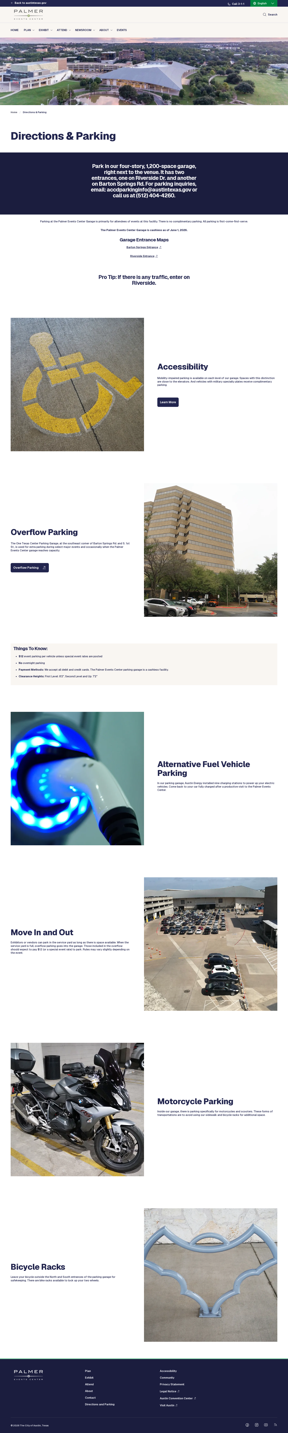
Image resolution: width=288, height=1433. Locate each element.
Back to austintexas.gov (30, 3)
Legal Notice (168, 1391)
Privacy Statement (172, 1384)
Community (167, 1377)
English (262, 3)
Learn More (168, 402)
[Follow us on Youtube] (266, 1425)
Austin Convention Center (176, 1398)
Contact (90, 1397)
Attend (89, 1384)
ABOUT (104, 30)
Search (272, 14)
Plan (88, 1371)
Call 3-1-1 (238, 4)
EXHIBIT (44, 30)
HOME (14, 30)
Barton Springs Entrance (142, 247)
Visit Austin (167, 1405)
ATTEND (62, 30)
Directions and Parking (99, 1404)
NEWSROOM (83, 30)
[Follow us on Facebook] (247, 1425)
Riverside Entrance (142, 256)
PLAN (27, 30)
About (89, 1391)
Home (14, 112)
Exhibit (89, 1377)
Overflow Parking (26, 568)
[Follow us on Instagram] (257, 1425)
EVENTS (122, 30)
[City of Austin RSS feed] (275, 1425)
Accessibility (168, 1371)
